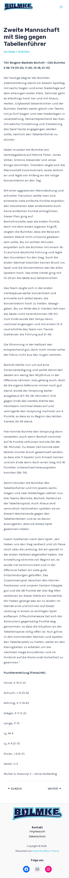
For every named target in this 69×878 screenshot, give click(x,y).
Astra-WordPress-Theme (45, 851)
